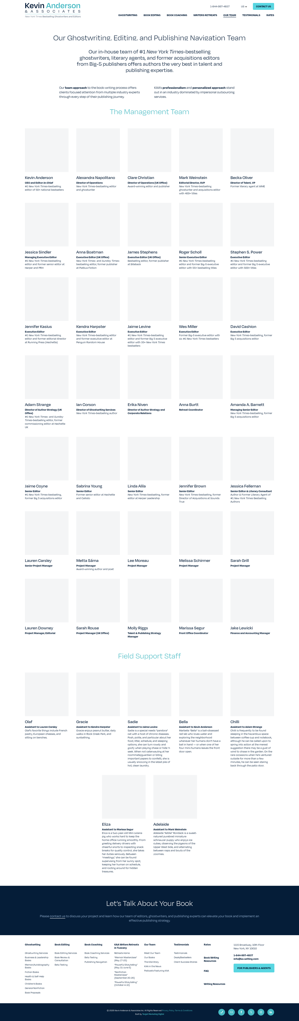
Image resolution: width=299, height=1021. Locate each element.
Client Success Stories (185, 961)
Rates (270, 15)
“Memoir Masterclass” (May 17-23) (125, 959)
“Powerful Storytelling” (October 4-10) (126, 983)
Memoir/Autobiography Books (37, 966)
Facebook (241, 1012)
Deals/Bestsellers (182, 957)
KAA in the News (152, 966)
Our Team (229, 15)
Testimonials (251, 15)
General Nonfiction (35, 988)
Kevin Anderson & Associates (53, 10)
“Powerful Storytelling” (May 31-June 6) (126, 966)
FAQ (206, 971)
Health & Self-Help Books (34, 978)
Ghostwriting (127, 15)
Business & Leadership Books (36, 959)
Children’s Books (33, 983)
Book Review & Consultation (62, 959)
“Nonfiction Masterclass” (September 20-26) (124, 974)
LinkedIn (270, 1012)
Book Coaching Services (97, 952)
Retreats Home (122, 952)
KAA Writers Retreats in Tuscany (126, 946)
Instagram (261, 1012)
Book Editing (152, 15)
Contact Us (263, 6)
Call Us (221, 1012)
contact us (57, 916)
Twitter (251, 1012)
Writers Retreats (205, 15)
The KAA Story (151, 961)
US (242, 6)
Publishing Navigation (96, 961)
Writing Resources (214, 984)
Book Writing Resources (211, 959)
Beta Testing (61, 964)
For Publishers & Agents (254, 968)
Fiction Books (32, 971)
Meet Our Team (152, 952)
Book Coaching (177, 15)
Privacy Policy (168, 1010)
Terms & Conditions (183, 1010)
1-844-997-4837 (220, 6)
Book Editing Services (66, 952)
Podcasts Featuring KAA (156, 970)
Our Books (149, 957)
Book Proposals (32, 992)
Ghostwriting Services (36, 952)
